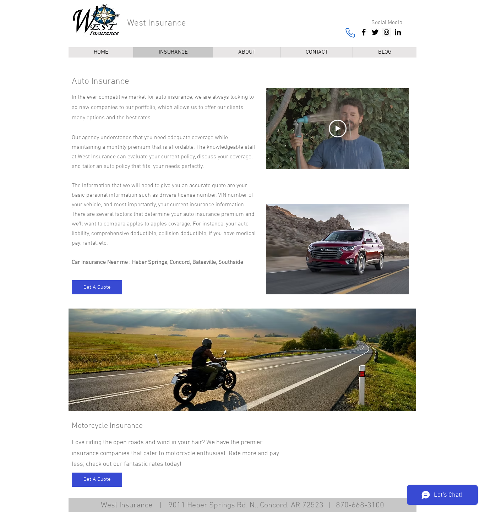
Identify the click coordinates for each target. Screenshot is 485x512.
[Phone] (350, 33)
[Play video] (338, 128)
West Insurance (156, 23)
